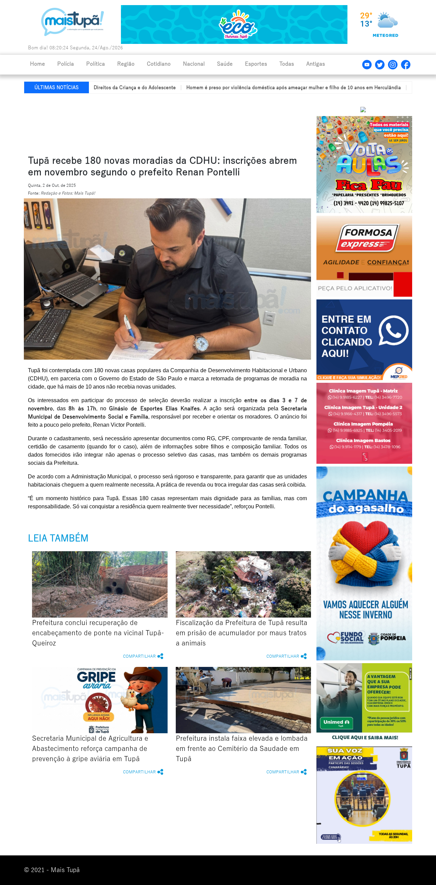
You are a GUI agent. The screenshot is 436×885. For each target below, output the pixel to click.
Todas (286, 64)
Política (95, 64)
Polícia (65, 64)
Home (37, 64)
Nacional (194, 64)
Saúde (225, 64)
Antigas (315, 64)
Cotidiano (159, 64)
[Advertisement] (188, 123)
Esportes (256, 64)
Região (126, 64)
